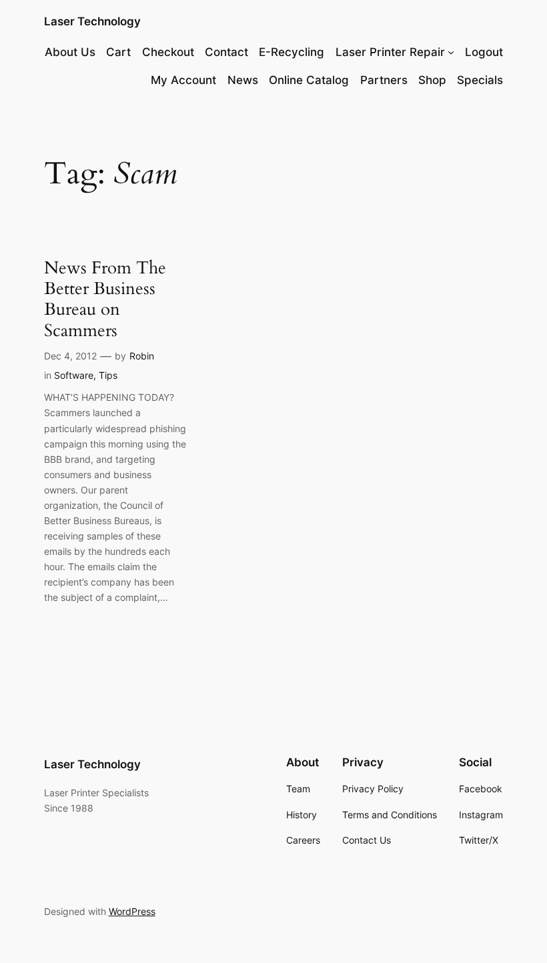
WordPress (132, 911)
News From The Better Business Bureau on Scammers (105, 299)
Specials (480, 80)
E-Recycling (291, 52)
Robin (141, 355)
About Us (70, 52)
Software (73, 375)
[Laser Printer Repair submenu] (451, 52)
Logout (484, 52)
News (242, 80)
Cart (118, 52)
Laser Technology (92, 21)
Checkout (168, 52)
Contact (226, 52)
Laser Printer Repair (390, 52)
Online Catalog (309, 80)
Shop (432, 80)
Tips (108, 375)
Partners (384, 80)
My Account (183, 80)
